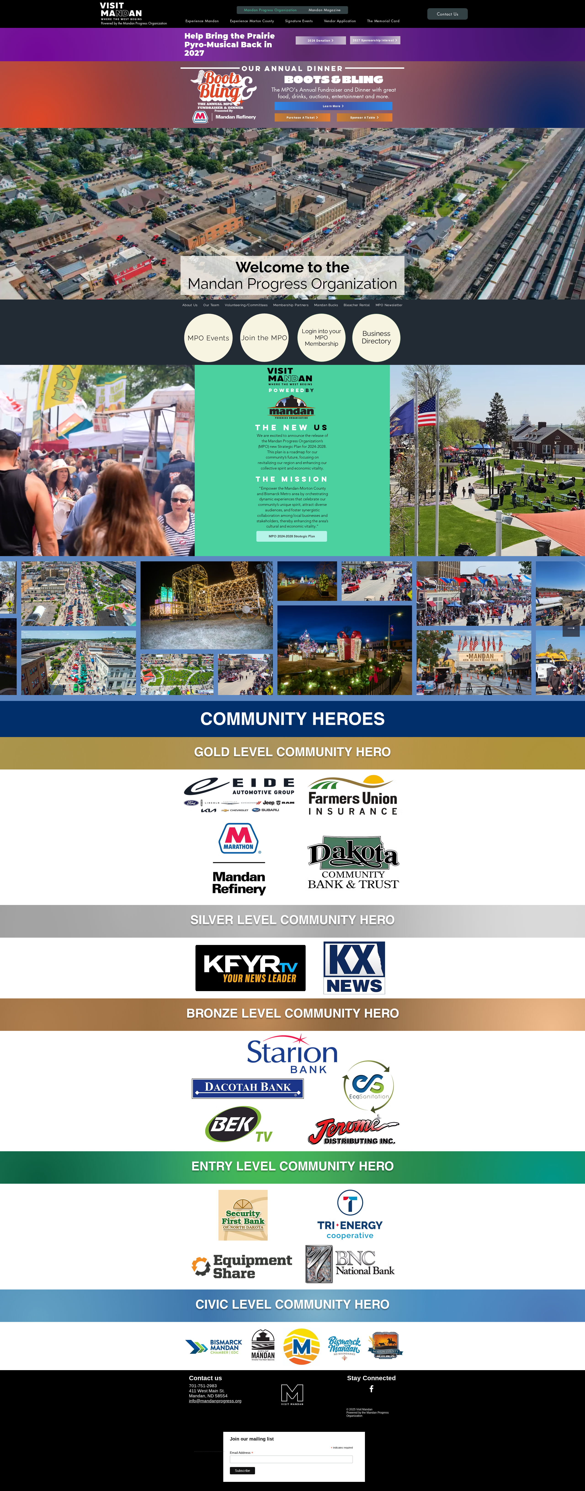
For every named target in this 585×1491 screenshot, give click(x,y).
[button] (325, 10)
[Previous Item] (13, 628)
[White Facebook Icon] (371, 1388)
